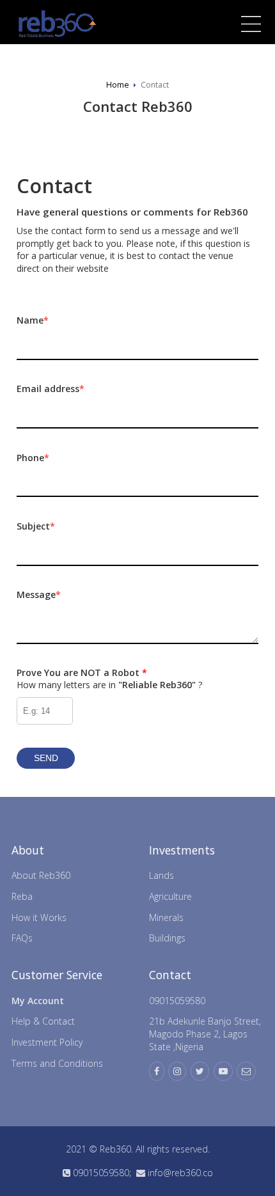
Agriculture (170, 896)
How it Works (39, 917)
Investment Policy (47, 1042)
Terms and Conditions (57, 1063)
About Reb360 (41, 875)
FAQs (22, 938)
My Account (38, 1001)
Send (46, 758)
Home (117, 84)
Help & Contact (43, 1021)
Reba (22, 896)
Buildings (167, 938)
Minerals (166, 917)
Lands (161, 875)
